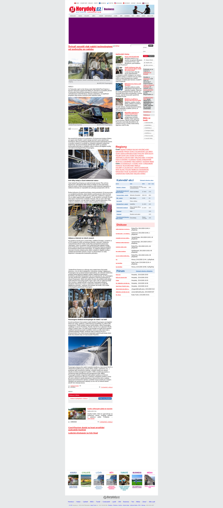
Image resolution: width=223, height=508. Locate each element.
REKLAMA (139, 3)
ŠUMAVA (129, 149)
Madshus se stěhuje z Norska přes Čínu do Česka (133, 99)
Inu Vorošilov (119, 263)
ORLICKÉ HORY (140, 157)
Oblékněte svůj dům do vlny (123, 292)
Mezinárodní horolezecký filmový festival (122, 191)
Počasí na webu (149, 135)
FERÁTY (96, 3)
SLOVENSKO (133, 171)
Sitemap (143, 505)
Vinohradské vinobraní (122, 207)
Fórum (121, 271)
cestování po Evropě (147, 73)
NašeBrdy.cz (148, 128)
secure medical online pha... (123, 256)
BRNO (152, 161)
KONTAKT (133, 3)
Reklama (115, 505)
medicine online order (121, 247)
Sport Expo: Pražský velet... (123, 286)
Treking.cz (146, 115)
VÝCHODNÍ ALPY (126, 163)
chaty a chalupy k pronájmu (148, 85)
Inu (116, 259)
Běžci (93, 15)
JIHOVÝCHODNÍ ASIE (141, 167)
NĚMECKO (135, 169)
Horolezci (73, 15)
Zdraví (143, 15)
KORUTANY (130, 173)
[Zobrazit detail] (81, 131)
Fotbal (117, 280)
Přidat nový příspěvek (105, 398)
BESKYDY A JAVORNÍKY (124, 161)
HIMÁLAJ (137, 165)
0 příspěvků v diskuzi (107, 387)
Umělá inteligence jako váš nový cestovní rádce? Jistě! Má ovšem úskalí (133, 69)
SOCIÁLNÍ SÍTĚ (149, 122)
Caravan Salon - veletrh (122, 195)
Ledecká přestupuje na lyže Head (83, 433)
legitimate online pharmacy (122, 242)
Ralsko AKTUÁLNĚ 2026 (132, 56)
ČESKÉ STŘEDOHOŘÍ (144, 159)
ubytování (146, 79)
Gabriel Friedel (74, 385)
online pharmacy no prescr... (123, 229)
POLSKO (128, 169)
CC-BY (70, 505)
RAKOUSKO (120, 171)
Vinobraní (119, 211)
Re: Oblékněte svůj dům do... (123, 283)
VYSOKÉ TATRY (83, 3)
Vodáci (80, 15)
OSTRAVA (146, 161)
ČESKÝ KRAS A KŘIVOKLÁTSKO (126, 153)
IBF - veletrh (120, 198)
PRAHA (126, 151)
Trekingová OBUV (149, 130)
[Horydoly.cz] (87, 9)
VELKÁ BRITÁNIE (128, 165)
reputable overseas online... (123, 238)
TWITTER (111, 3)
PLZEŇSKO (132, 159)
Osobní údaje (126, 505)
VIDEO (77, 3)
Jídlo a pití (150, 15)
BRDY (151, 151)
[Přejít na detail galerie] (90, 123)
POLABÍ (118, 155)
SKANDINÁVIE (144, 169)
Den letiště (119, 201)
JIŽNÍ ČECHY (149, 153)
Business (127, 15)
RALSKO (135, 149)
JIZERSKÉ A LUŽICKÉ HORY (125, 157)
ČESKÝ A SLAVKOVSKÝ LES (139, 151)
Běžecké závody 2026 (121, 277)
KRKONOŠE (120, 151)
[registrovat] (151, 56)
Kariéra (120, 505)
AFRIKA (142, 173)
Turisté (101, 15)
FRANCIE (119, 165)
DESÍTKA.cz (148, 133)
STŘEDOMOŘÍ (148, 163)
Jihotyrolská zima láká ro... (122, 289)
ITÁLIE (126, 171)
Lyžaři (115, 15)
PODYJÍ (118, 159)
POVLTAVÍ (141, 153)
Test (133, 15)
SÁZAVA (123, 149)
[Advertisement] (111, 31)
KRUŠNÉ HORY (144, 149)
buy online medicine (121, 251)
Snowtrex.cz (147, 112)
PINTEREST (127, 3)
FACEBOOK (103, 3)
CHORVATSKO (120, 173)
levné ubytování (148, 90)
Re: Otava (118, 294)
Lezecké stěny (148, 138)
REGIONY (90, 3)
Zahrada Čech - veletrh (122, 204)
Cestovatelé (108, 15)
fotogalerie (75, 128)
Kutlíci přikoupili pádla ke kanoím (99, 409)
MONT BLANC (120, 169)
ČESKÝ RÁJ (125, 155)
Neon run (118, 274)
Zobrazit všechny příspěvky (144, 271)
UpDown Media (133, 505)
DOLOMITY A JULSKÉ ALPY (125, 167)
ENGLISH (146, 3)
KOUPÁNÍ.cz (148, 125)
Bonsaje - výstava (121, 187)
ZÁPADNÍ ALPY (143, 171)
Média (138, 15)
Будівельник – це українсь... (123, 233)
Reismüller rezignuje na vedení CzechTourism (132, 113)
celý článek (90, 418)
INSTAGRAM (119, 3)
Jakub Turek (93, 505)
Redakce (110, 505)
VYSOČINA (149, 157)
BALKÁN (137, 173)
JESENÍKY (124, 159)
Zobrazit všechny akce (146, 180)
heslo (144, 51)
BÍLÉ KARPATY (137, 161)
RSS (139, 505)
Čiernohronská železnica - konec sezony (122, 218)
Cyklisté (86, 15)
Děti (121, 15)
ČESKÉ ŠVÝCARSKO (137, 155)
